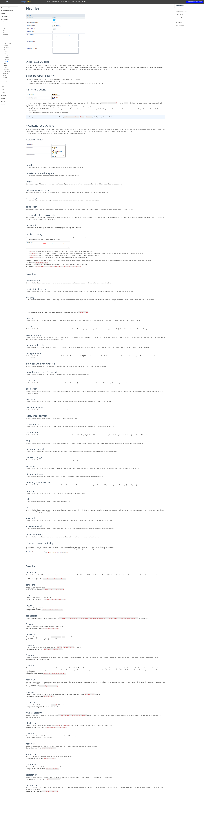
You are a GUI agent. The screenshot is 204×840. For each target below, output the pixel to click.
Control (4, 36)
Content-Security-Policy (181, 25)
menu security (76, 1)
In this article (179, 5)
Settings (6, 45)
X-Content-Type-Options (181, 17)
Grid (4, 26)
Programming (7, 71)
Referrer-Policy (179, 19)
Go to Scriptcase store (195, 2)
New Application (7, 43)
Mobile (5, 49)
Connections (4, 16)
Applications (4, 19)
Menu (4, 41)
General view (6, 22)
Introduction (4, 5)
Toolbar (5, 51)
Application (6, 69)
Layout (5, 67)
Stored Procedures (7, 82)
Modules (3, 95)
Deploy (3, 101)
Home (48, 1)
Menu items (6, 47)
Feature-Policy (179, 22)
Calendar (5, 79)
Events (5, 65)
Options (4, 24)
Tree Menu (5, 73)
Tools (2, 86)
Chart (4, 28)
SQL (5, 53)
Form (4, 30)
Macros (3, 104)
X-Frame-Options (179, 14)
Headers (7, 61)
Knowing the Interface (7, 10)
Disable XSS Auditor (180, 9)
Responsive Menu (7, 84)
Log (5, 63)
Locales (3, 92)
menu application (65, 1)
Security (6, 55)
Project (3, 13)
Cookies (7, 59)
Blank (4, 39)
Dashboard (5, 34)
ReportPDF (5, 77)
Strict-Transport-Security (181, 11)
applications (55, 1)
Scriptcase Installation (7, 8)
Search (4, 75)
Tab (3, 32)
